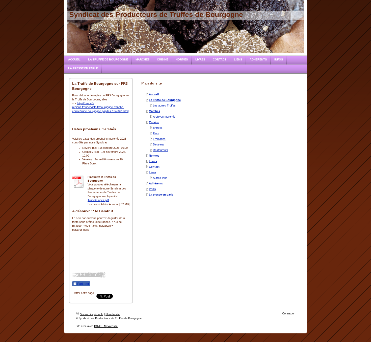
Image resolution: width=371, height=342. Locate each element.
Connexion (288, 313)
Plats (156, 133)
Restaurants (160, 150)
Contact (154, 166)
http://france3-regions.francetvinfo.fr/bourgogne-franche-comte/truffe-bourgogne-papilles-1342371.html (100, 107)
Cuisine (154, 122)
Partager (82, 284)
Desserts (158, 144)
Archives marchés (164, 116)
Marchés (154, 111)
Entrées (158, 127)
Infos (152, 188)
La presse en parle (161, 194)
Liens (152, 172)
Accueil (154, 94)
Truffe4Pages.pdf (98, 200)
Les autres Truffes (164, 105)
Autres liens (160, 177)
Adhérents (156, 183)
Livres (153, 161)
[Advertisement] (97, 251)
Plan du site (112, 314)
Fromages (159, 138)
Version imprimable (91, 314)
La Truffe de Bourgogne (165, 99)
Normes (154, 155)
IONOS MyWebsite (106, 326)
